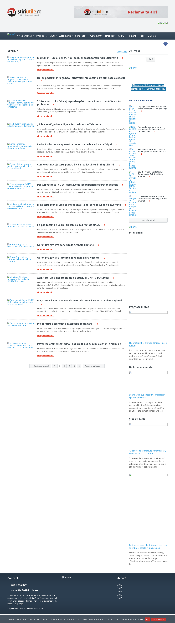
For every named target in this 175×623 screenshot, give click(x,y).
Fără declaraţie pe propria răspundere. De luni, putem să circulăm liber (151, 129)
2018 (119, 588)
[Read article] (18, 57)
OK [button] (147, 619)
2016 (119, 594)
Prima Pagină (122, 51)
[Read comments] (24, 57)
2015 (119, 598)
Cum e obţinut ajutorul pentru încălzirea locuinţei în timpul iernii (75, 164)
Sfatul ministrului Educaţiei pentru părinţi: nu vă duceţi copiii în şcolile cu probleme (80, 102)
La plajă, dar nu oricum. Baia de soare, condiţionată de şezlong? (152, 107)
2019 (119, 584)
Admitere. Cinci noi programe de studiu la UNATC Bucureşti (73, 277)
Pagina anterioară (41, 366)
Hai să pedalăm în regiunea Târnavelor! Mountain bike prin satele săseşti (81, 77)
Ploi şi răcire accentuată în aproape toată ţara (64, 323)
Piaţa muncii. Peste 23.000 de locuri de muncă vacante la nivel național (79, 300)
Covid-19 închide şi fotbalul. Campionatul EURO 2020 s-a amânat (150, 174)
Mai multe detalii (158, 619)
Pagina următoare (92, 366)
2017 (119, 591)
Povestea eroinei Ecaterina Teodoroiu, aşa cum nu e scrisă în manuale (79, 343)
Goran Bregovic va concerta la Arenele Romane (65, 244)
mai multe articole (148, 220)
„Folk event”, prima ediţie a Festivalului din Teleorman (69, 124)
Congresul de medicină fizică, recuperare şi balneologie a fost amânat (152, 198)
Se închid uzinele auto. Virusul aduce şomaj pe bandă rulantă (152, 150)
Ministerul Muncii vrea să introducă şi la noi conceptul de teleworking (79, 204)
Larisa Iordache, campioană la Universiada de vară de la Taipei (74, 144)
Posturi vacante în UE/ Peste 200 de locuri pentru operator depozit (77, 184)
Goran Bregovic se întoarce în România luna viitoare (68, 257)
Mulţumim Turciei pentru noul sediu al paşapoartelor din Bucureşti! (77, 57)
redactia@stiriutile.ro (24, 590)
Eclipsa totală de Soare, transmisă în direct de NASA (68, 224)
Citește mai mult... (45, 70)
